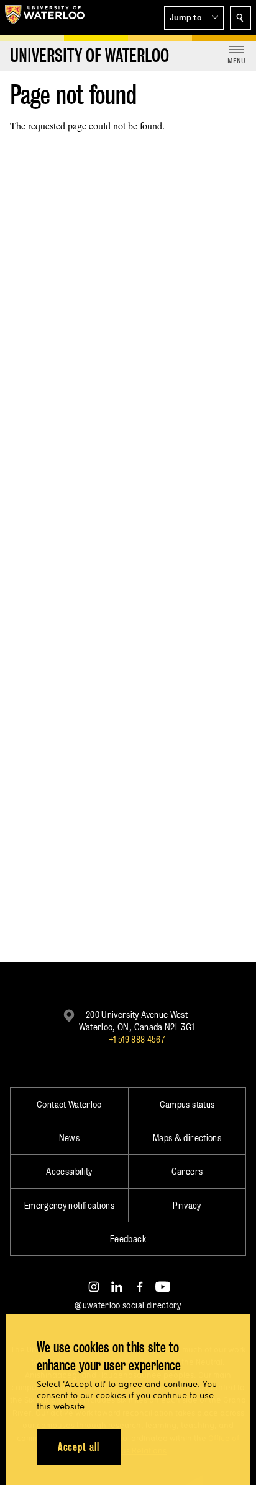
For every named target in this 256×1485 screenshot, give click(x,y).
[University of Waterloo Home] (45, 17)
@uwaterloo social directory (128, 1305)
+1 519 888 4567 (136, 1039)
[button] (194, 18)
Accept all (78, 1446)
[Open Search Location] (240, 18)
